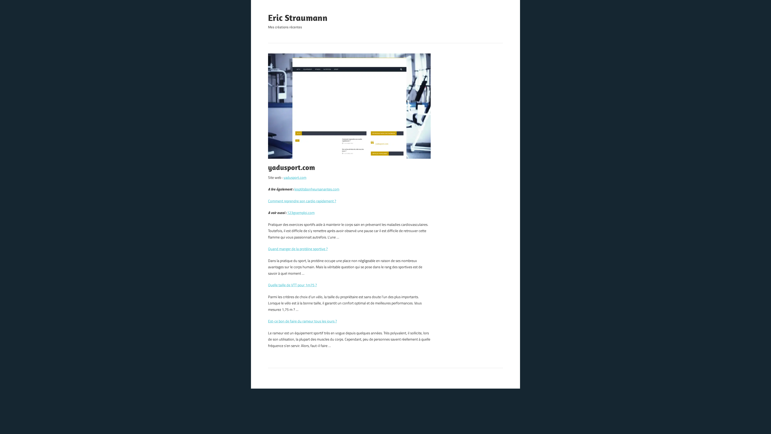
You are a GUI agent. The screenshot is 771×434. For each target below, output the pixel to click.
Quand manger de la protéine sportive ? (298, 249)
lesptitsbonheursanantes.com (316, 189)
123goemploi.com (301, 212)
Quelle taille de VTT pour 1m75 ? (292, 285)
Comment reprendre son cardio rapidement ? (302, 201)
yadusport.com (295, 177)
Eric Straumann (297, 17)
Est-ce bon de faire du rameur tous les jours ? (302, 321)
